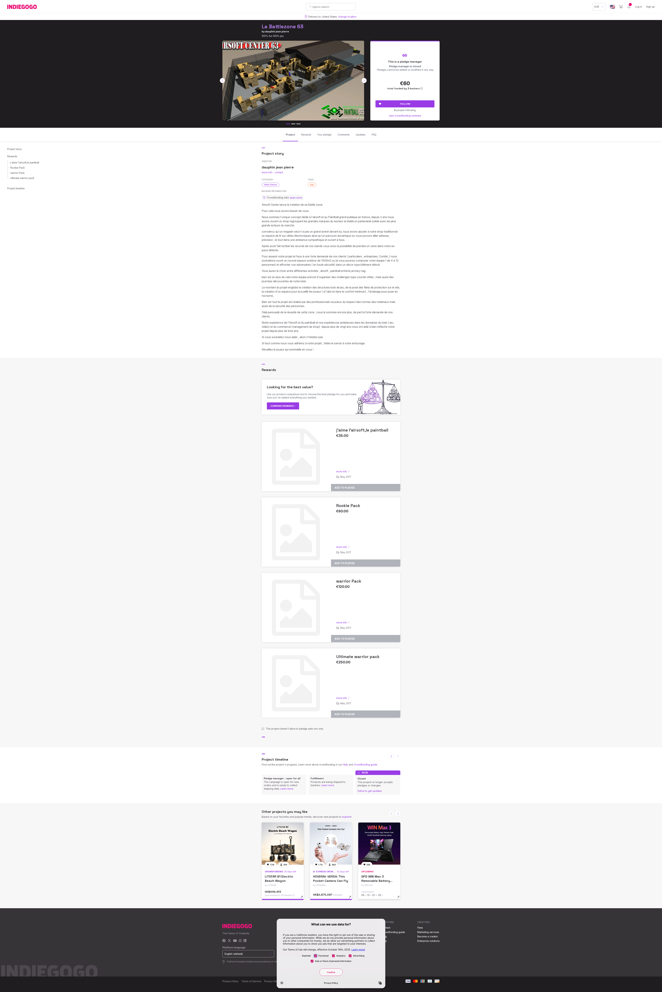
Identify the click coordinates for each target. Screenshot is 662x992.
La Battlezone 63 (282, 26)
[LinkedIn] (245, 941)
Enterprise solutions (428, 940)
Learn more (286, 788)
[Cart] (621, 6)
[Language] (612, 7)
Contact (386, 927)
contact (279, 172)
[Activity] (629, 6)
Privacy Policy (230, 981)
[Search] (310, 6)
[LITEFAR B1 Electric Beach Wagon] (283, 844)
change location (347, 16)
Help (345, 764)
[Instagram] (240, 941)
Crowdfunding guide (365, 764)
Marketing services (428, 932)
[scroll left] (222, 80)
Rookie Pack (17, 167)
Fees (420, 927)
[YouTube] (235, 941)
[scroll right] (364, 80)
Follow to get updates (370, 790)
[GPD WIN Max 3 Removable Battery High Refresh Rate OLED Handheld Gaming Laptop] (379, 844)
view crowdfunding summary (405, 115)
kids (312, 184)
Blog (384, 936)
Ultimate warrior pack (22, 178)
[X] (229, 941)
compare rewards (282, 405)
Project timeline (16, 188)
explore (346, 816)
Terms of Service (251, 981)
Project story (14, 149)
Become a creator (427, 936)
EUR (596, 6)
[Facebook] (224, 941)
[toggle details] (303, 898)
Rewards (12, 156)
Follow (405, 103)
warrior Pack (17, 172)
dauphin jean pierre (277, 31)
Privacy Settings (273, 981)
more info (267, 172)
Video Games (270, 184)
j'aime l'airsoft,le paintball (24, 162)
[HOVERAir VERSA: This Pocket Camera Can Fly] (331, 844)
